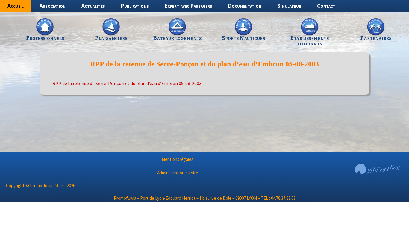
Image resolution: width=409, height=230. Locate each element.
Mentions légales (177, 159)
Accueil (15, 5)
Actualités (93, 5)
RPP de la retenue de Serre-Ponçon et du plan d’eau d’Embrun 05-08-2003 (127, 83)
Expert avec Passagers (188, 5)
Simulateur (289, 5)
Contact (326, 5)
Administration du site (177, 172)
